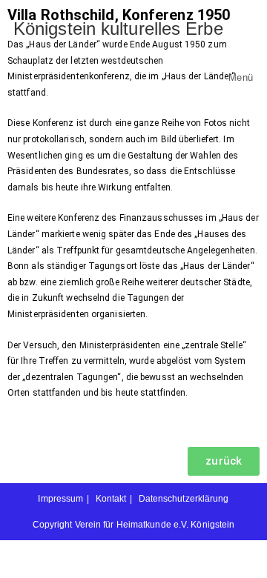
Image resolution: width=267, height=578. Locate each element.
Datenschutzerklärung (184, 499)
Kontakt (111, 499)
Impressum (60, 499)
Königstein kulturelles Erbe (118, 29)
